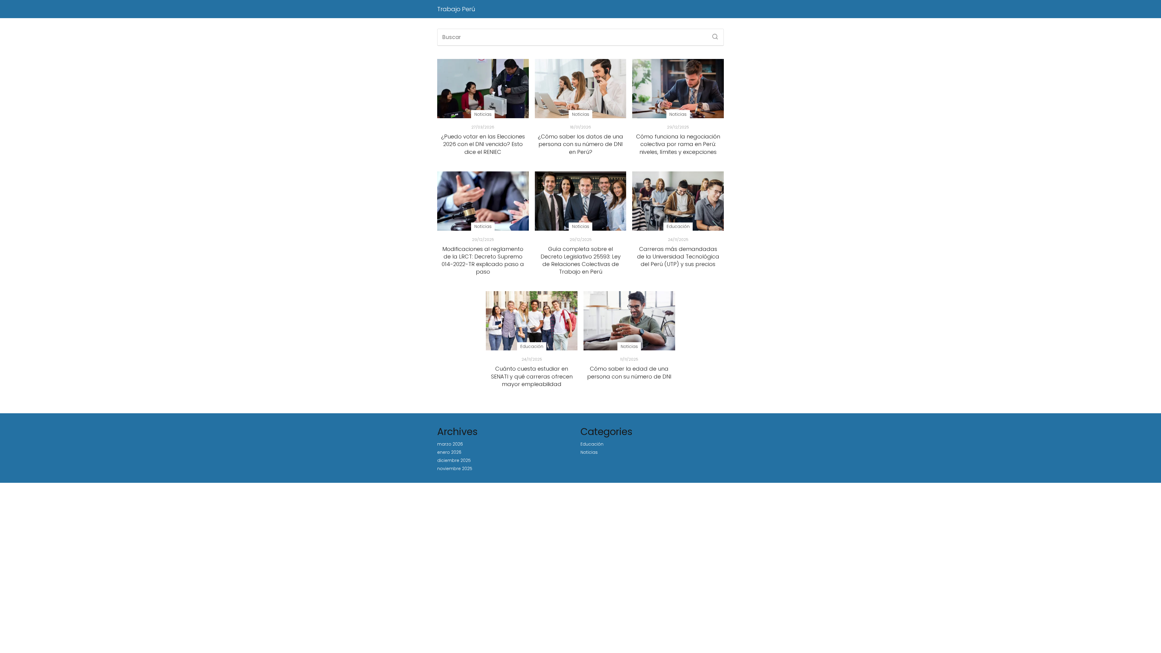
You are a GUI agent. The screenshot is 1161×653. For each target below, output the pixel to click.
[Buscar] (713, 35)
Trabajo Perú (456, 9)
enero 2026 (449, 452)
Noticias (589, 452)
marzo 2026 (450, 444)
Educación (591, 444)
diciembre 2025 (454, 460)
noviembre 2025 (454, 469)
